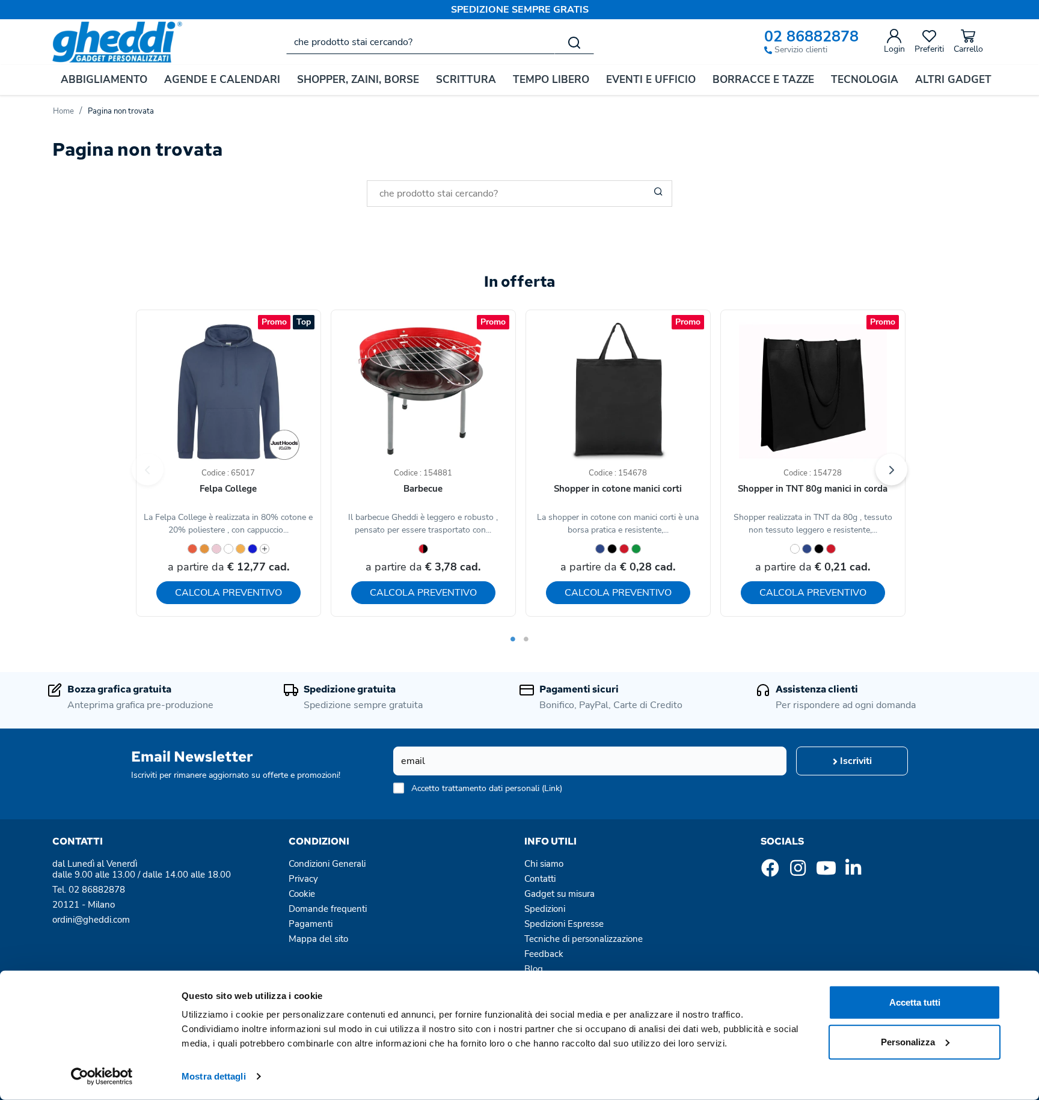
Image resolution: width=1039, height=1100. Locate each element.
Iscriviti (855, 761)
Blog (533, 969)
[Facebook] (770, 872)
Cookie (302, 894)
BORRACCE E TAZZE (763, 80)
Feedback (543, 954)
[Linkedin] (853, 872)
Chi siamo (543, 864)
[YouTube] (825, 872)
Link (552, 788)
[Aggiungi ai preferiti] (290, 346)
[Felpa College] (284, 445)
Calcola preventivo (228, 592)
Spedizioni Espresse (564, 924)
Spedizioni (544, 909)
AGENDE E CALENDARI (222, 80)
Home (63, 111)
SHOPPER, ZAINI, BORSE (358, 80)
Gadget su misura (559, 894)
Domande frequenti (328, 909)
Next (891, 470)
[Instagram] (798, 872)
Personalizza (908, 1041)
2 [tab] (526, 639)
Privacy (303, 879)
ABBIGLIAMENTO (104, 80)
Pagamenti (311, 924)
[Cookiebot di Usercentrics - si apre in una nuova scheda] (102, 1077)
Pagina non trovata (121, 111)
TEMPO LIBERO (551, 80)
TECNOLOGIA (864, 80)
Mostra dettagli (214, 1076)
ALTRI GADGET (953, 80)
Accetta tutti (914, 1002)
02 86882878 (811, 36)
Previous (148, 470)
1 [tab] (513, 639)
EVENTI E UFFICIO (651, 80)
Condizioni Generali (327, 864)
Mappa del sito (318, 939)
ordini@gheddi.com (91, 920)
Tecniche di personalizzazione (583, 939)
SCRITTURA (466, 80)
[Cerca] (574, 42)
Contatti (540, 879)
